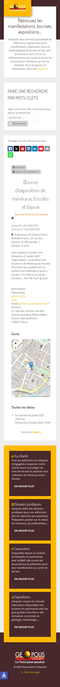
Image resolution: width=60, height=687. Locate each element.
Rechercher (19, 123)
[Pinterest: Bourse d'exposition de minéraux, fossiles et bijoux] (22, 148)
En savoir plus (24, 486)
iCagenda (36, 432)
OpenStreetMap (34, 396)
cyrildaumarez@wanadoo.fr (34, 303)
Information (18, 288)
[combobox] (23, 118)
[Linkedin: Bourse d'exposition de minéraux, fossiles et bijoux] (35, 148)
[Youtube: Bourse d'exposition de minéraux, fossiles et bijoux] (41, 148)
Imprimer (20, 167)
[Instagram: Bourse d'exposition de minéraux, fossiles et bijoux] (29, 148)
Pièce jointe (18, 292)
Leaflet (22, 396)
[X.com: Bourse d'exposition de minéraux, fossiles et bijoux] (16, 148)
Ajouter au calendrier (26, 172)
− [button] (16, 348)
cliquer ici (42, 68)
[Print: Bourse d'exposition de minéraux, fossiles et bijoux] (47, 148)
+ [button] (16, 343)
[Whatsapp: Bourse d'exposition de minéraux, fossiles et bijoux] (10, 155)
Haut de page (32, 672)
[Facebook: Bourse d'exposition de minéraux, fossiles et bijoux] (10, 148)
